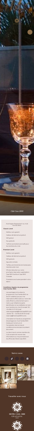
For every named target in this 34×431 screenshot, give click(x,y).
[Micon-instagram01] (22, 359)
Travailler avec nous (17, 396)
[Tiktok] (12, 359)
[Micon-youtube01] (17, 359)
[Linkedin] (27, 359)
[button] (3, 21)
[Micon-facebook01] (7, 359)
